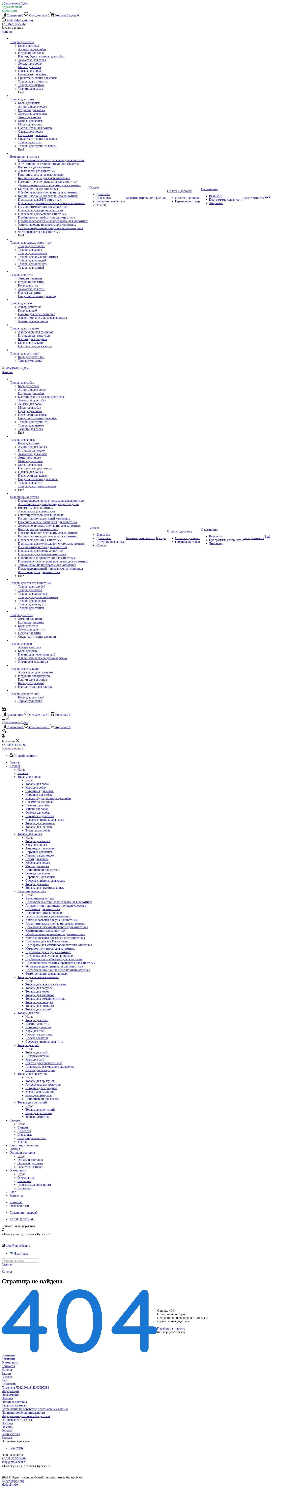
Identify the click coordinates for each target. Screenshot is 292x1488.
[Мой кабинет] (4, 709)
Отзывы (7, 1430)
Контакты (8, 1366)
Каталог (22, 773)
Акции (6, 1373)
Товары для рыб (36, 1052)
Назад (21, 769)
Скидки (22, 1127)
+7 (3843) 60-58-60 (14, 24)
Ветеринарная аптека (39, 898)
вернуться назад (174, 1332)
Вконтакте (21, 1253)
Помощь (7, 1398)
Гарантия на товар (14, 1405)
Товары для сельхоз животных (46, 984)
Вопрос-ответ (11, 1434)
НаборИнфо (10, 1484)
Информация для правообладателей (26, 1416)
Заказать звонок (12, 748)
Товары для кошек (37, 841)
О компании (25, 1177)
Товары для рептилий (40, 1109)
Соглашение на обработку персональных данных (35, 1409)
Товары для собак (37, 784)
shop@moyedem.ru (18, 1245)
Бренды (7, 1437)
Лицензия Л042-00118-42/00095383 (25, 1387)
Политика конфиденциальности (23, 1412)
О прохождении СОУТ (17, 1419)
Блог (5, 1380)
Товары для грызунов (40, 1081)
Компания (8, 1355)
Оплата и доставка (30, 1159)
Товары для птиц (36, 1020)
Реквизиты (9, 1384)
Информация (10, 1391)
